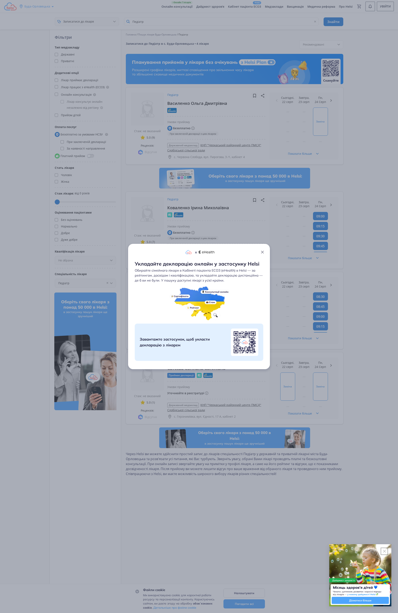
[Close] (262, 252)
